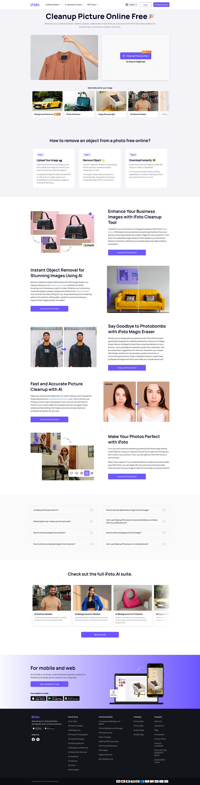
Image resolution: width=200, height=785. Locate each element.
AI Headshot (73, 756)
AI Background (74, 730)
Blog (156, 730)
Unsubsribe (159, 734)
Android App (139, 730)
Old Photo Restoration (108, 746)
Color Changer (105, 737)
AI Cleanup (72, 761)
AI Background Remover (78, 747)
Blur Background (106, 759)
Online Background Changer (111, 728)
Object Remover (105, 754)
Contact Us (159, 725)
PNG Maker (103, 750)
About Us (158, 721)
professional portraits (57, 399)
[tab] (64, 510)
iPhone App (138, 725)
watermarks (82, 291)
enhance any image (58, 285)
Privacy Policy (160, 739)
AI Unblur (72, 765)
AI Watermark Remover (77, 752)
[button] (64, 510)
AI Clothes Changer (76, 739)
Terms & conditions (158, 744)
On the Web (139, 721)
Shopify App (139, 734)
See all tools (100, 634)
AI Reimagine (73, 769)
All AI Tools (72, 721)
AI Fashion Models (75, 725)
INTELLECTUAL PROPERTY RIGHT (160, 753)
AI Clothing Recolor (76, 743)
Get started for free (49, 684)
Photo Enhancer (105, 732)
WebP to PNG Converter (109, 741)
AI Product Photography (78, 734)
